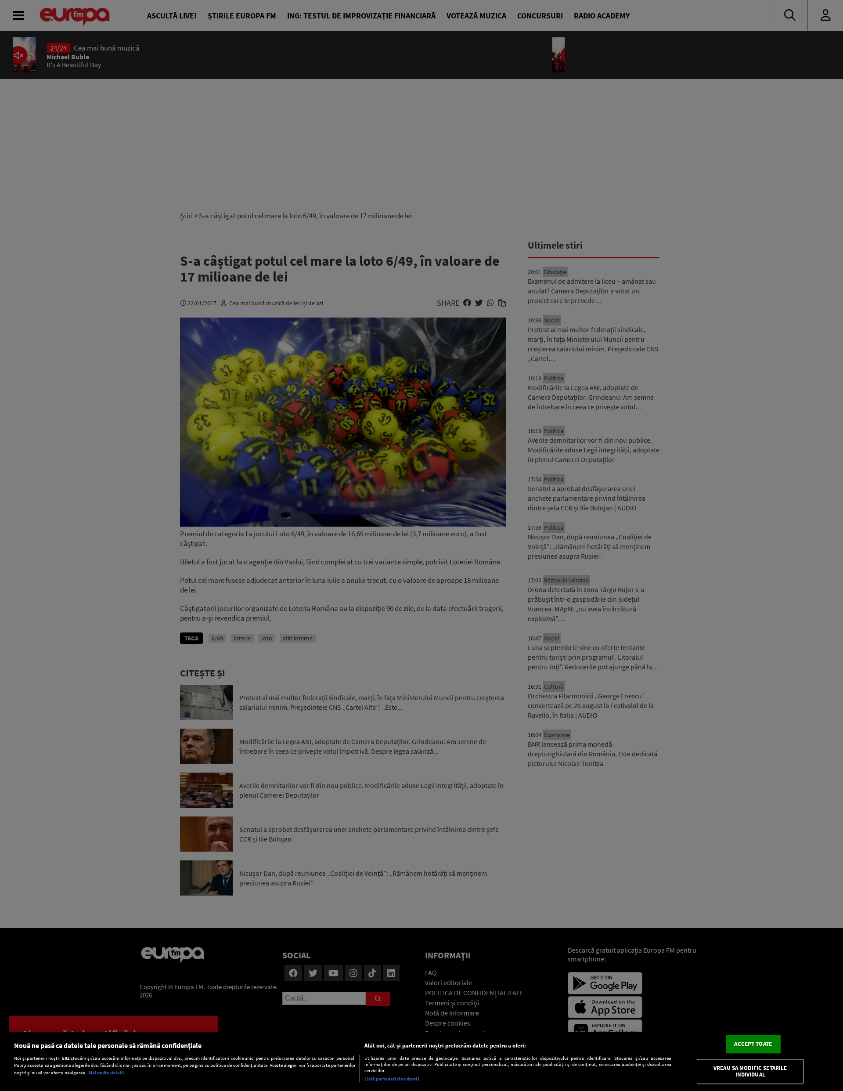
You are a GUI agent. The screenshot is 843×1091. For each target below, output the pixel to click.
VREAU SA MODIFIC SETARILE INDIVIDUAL (750, 1071)
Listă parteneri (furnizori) (391, 1079)
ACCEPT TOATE (753, 1044)
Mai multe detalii (106, 1072)
